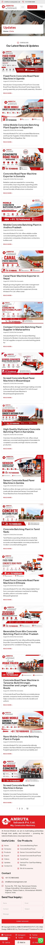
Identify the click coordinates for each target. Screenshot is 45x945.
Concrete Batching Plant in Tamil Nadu (21, 530)
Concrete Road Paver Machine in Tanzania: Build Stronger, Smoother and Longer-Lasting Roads (21, 684)
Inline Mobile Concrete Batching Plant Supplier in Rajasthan (21, 126)
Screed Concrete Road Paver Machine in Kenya (19, 786)
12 (27, 808)
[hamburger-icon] (22, 7)
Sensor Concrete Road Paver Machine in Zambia (19, 481)
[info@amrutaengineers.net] (2, 882)
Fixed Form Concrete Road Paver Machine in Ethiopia (21, 581)
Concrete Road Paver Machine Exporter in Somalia (19, 175)
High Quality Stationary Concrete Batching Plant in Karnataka (21, 430)
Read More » (7, 93)
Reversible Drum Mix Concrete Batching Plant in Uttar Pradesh (20, 632)
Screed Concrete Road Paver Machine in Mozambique (19, 379)
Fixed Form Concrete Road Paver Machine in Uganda (21, 77)
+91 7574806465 (12, 878)
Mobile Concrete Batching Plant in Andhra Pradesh (22, 226)
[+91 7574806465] (2, 878)
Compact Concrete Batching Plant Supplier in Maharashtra (22, 328)
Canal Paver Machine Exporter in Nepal (21, 277)
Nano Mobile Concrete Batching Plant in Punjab (21, 737)
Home (5, 31)
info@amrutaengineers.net (16, 882)
